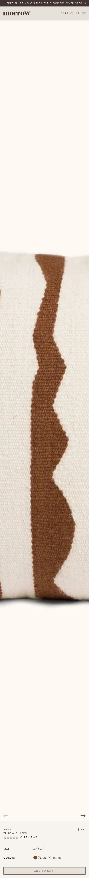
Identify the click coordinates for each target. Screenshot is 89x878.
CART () (67, 13)
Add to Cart (44, 870)
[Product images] (44, 420)
